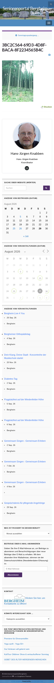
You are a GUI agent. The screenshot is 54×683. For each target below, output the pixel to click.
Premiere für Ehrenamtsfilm (16, 638)
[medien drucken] (49, 54)
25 (14, 228)
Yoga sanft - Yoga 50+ (14, 644)
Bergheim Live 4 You (14, 313)
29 (40, 291)
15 (40, 278)
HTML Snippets (16, 681)
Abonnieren (13, 575)
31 (33, 265)
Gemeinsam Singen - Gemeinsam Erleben (25, 441)
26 (20, 228)
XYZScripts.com (37, 681)
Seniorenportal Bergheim (25, 8)
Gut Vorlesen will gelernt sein (16, 649)
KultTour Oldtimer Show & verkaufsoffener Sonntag (26, 654)
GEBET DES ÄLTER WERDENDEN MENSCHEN (25, 659)
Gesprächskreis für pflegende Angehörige (24, 503)
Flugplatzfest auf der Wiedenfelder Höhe (24, 399)
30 (46, 291)
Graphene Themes (24, 676)
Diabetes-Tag (10, 379)
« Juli (26, 236)
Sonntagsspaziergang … (28, 35)
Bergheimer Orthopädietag (17, 334)
